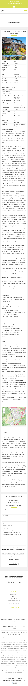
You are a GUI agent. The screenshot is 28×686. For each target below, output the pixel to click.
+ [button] (4, 409)
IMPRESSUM (13, 626)
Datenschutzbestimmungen (9, 549)
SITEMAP (14, 628)
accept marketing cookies (9, 619)
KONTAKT (5, 626)
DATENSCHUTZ (20, 626)
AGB (9, 626)
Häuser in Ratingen (22, 632)
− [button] (4, 411)
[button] (24, 45)
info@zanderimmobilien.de (14, 3)
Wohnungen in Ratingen (14, 634)
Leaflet (8, 425)
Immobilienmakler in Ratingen (8, 632)
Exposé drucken (13, 564)
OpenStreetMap (18, 425)
